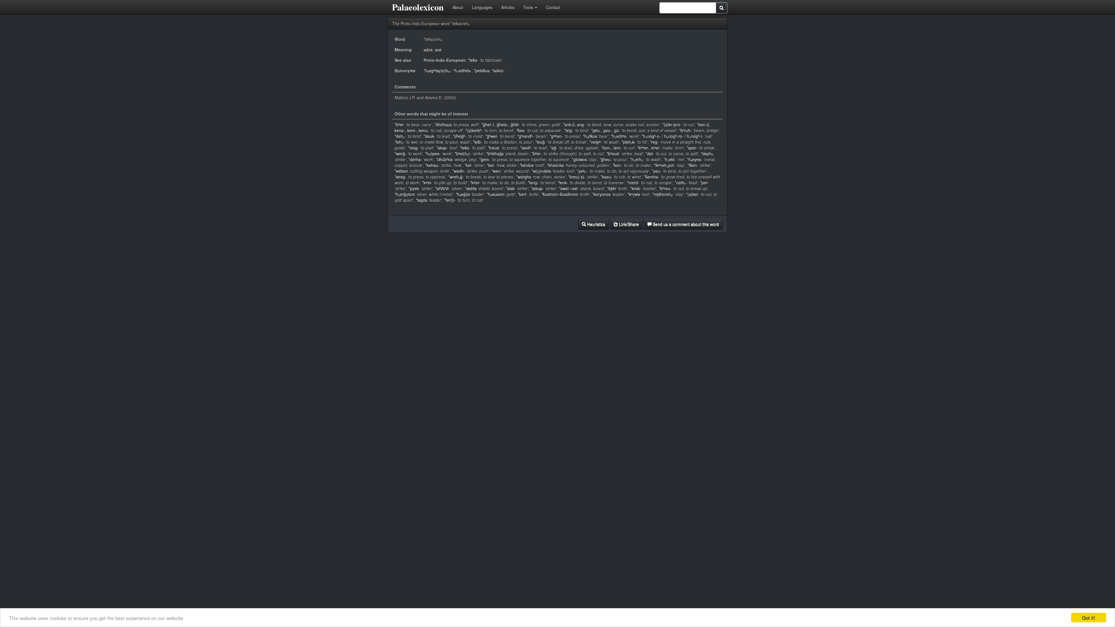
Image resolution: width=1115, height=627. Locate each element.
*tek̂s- (473, 60)
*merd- (633, 182)
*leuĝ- (540, 142)
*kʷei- (427, 182)
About (457, 7)
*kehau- (432, 165)
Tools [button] (528, 7)
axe (438, 50)
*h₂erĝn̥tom (405, 194)
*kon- (617, 165)
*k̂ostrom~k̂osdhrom (560, 194)
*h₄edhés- (462, 70)
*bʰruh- (685, 130)
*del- (650, 153)
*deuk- (429, 136)
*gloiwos (579, 159)
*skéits (471, 188)
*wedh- (458, 171)
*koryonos (601, 194)
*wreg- (401, 177)
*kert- (523, 194)
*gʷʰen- (556, 136)
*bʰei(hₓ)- (463, 153)
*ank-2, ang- (574, 124)
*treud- (494, 148)
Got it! (1088, 617)
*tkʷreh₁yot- (664, 165)
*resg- (413, 148)
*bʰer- (400, 124)
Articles (508, 7)
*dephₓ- (708, 153)
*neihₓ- (681, 182)
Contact (553, 7)
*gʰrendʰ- (525, 136)
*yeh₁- (582, 171)
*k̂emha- (651, 177)
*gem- (484, 159)
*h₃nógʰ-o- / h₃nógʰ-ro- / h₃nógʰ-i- (672, 136)
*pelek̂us (482, 70)
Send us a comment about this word (685, 224)
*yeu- (656, 171)
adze (428, 50)
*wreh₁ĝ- (456, 177)
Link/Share (628, 224)
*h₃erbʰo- (619, 136)
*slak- (511, 188)
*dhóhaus (443, 124)
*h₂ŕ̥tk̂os (590, 136)
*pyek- (414, 188)
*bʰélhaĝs (495, 153)
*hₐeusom (496, 194)
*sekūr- (498, 70)
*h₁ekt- (670, 159)
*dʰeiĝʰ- (460, 136)
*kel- (469, 165)
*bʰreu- (665, 188)
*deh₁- (400, 136)
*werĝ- (401, 153)
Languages (482, 7)
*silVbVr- (442, 188)
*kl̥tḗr (611, 188)
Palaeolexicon (418, 7)
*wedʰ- (526, 148)
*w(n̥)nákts (541, 171)
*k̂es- (521, 130)
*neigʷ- (595, 142)
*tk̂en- (693, 165)
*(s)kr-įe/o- (672, 124)
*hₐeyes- (694, 159)
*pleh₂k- (629, 142)
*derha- (415, 159)
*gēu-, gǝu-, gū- (605, 130)
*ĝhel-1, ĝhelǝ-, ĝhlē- (500, 124)
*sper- (692, 148)
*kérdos (527, 165)
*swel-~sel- (569, 188)
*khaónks (555, 165)
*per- (704, 182)
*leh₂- (399, 142)
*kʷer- (475, 182)
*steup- (537, 188)
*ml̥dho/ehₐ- (663, 194)
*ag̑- (554, 148)
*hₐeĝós (463, 194)
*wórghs (523, 177)
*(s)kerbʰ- (474, 130)
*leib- (477, 142)
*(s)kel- (692, 194)
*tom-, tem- (611, 148)
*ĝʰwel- (491, 136)
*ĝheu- (606, 159)
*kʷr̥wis (633, 194)
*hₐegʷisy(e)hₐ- (437, 70)
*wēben (401, 171)
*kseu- (606, 177)
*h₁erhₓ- (637, 159)
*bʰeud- (613, 153)
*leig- (568, 130)
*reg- (654, 142)
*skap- (442, 148)
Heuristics (595, 224)
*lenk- (563, 182)
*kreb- (635, 188)
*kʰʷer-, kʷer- (649, 148)
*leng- (533, 182)
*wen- (497, 171)
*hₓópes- (433, 153)
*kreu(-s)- (577, 177)
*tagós (421, 200)
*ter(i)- (450, 200)
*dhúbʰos (444, 159)
